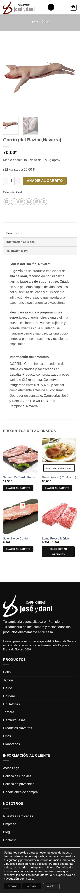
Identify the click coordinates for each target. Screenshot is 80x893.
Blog (6, 832)
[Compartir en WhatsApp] (6, 201)
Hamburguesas (14, 720)
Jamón (8, 680)
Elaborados (11, 744)
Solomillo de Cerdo (15, 538)
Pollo (7, 672)
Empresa (9, 824)
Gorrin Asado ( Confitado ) (59, 477)
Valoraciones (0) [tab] (16, 250)
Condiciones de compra (20, 792)
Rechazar (31, 886)
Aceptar (12, 886)
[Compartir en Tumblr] (43, 201)
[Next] (70, 76)
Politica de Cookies (17, 776)
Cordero (9, 696)
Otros (7, 736)
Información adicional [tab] (20, 241)
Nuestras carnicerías (18, 816)
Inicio (34, 21)
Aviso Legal (11, 768)
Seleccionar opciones (58, 552)
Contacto (9, 840)
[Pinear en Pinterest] (36, 201)
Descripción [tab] (14, 233)
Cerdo (45, 21)
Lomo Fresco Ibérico (55, 538)
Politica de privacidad (18, 784)
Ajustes (51, 886)
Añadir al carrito (45, 180)
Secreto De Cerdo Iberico (19, 477)
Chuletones (11, 704)
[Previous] (9, 76)
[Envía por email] (29, 201)
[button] (51, 7)
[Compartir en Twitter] (21, 201)
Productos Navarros (17, 728)
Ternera (8, 712)
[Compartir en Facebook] (14, 201)
